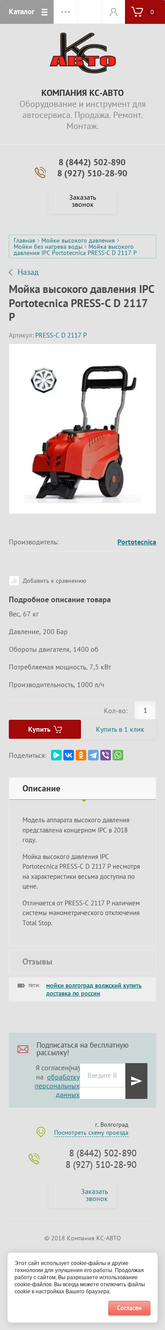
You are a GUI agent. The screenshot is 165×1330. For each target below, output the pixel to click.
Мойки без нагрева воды (48, 246)
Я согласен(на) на (57, 1081)
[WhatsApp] (118, 755)
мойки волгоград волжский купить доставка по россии (94, 989)
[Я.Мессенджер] (56, 755)
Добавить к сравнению (53, 581)
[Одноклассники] (81, 755)
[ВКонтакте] (68, 755)
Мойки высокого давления (78, 240)
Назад (28, 272)
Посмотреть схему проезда (91, 1132)
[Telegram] (93, 755)
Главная (24, 240)
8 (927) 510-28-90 (92, 173)
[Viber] (105, 755)
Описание (41, 788)
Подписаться (136, 1081)
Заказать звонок (82, 201)
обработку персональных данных (57, 1085)
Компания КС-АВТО (82, 93)
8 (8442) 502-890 (92, 162)
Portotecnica (136, 541)
